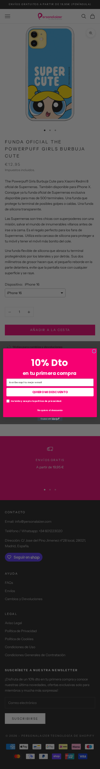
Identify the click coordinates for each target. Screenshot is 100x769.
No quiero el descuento (50, 410)
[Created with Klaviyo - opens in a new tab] (50, 419)
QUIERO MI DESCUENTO (50, 392)
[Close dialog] (94, 351)
